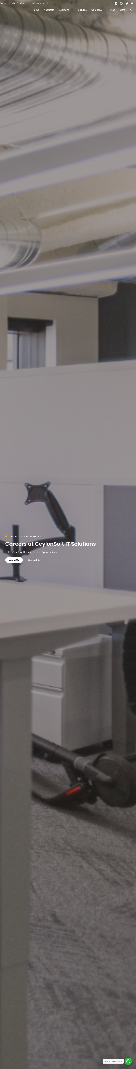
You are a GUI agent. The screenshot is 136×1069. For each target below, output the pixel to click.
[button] (131, 10)
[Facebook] (116, 3)
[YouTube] (132, 3)
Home (35, 9)
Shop (112, 9)
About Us (49, 9)
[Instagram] (121, 3)
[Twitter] (126, 3)
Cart (122, 9)
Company (96, 9)
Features (82, 9)
